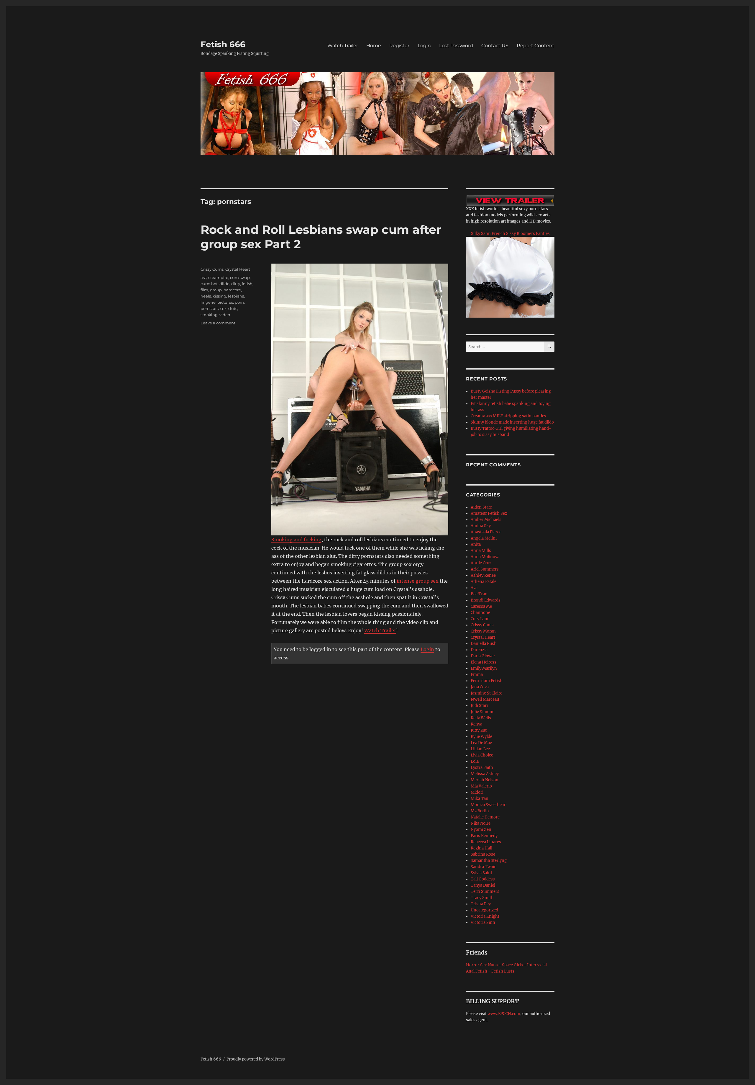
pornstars (210, 308)
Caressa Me (481, 606)
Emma (477, 674)
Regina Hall (481, 848)
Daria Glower (483, 655)
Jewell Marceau (485, 699)
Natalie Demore (485, 817)
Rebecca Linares (486, 841)
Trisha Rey (481, 903)
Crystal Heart (237, 269)
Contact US (494, 45)
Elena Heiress (483, 662)
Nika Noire (480, 823)
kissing (219, 296)
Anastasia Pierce (486, 532)
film (204, 289)
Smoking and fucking (296, 539)
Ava (474, 587)
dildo (224, 283)
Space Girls (512, 965)
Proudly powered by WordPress (255, 1059)
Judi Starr (479, 705)
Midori (477, 792)
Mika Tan (479, 798)
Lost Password (456, 45)
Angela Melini (484, 538)
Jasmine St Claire (486, 693)
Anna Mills (481, 550)
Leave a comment (218, 323)
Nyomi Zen (481, 829)
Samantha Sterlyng (489, 860)
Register (399, 45)
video (224, 314)
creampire (218, 277)
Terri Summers (485, 891)
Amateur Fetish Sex (489, 513)
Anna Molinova (485, 556)
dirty (235, 283)
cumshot (209, 283)
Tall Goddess (483, 879)
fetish (247, 283)
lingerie (208, 302)
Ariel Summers (485, 569)
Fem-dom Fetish (487, 680)
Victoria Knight (485, 916)
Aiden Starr (481, 507)
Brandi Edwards (485, 600)
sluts (232, 308)
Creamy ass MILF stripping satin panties (508, 416)
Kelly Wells (481, 717)
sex (223, 308)
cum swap (240, 277)
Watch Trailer (342, 45)
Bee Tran (479, 594)
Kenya (476, 724)
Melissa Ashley (485, 773)
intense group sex (418, 581)
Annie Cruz (481, 563)
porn (239, 302)
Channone (480, 612)
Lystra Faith (482, 767)
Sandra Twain (484, 866)
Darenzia (479, 649)
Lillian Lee (480, 748)
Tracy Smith (482, 897)
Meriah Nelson (484, 779)
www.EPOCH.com (504, 1013)
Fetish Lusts (502, 971)
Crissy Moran (483, 631)
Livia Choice (482, 755)
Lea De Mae (481, 742)
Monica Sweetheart (489, 804)
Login (424, 45)
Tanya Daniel (483, 885)
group (216, 289)
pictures (225, 302)
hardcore (232, 289)
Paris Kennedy (484, 835)
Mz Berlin (480, 810)
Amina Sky (481, 525)
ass (203, 277)
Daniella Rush (484, 643)
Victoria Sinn (483, 922)
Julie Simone (482, 711)
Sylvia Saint (481, 872)
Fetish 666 (223, 44)
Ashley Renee (483, 575)
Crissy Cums (212, 269)
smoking (209, 314)
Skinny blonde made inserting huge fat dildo (512, 422)
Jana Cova (480, 686)
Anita (476, 544)
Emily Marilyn (484, 668)
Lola (475, 761)
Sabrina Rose (483, 854)
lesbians (236, 296)
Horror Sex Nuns (482, 965)
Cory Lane (480, 618)
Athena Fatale (483, 581)
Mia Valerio (481, 786)
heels (206, 296)
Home (373, 45)
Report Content (535, 45)
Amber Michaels (486, 519)
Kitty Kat (479, 730)
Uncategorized (484, 910)
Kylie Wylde (481, 736)
